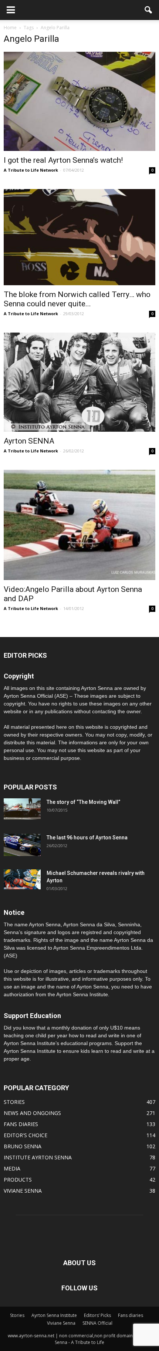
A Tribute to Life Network (31, 170)
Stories (17, 1315)
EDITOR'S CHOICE (25, 1135)
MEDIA (12, 1168)
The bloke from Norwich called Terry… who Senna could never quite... (77, 299)
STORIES (14, 1101)
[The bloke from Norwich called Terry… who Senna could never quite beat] (79, 237)
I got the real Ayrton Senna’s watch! (63, 160)
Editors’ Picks (97, 1315)
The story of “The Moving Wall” (83, 802)
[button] (148, 10)
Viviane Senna (61, 1323)
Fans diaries (130, 1315)
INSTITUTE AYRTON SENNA (38, 1157)
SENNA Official (97, 1323)
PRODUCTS (18, 1179)
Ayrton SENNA (29, 441)
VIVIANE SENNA (23, 1190)
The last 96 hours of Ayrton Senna (87, 837)
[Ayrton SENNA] (79, 382)
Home (10, 27)
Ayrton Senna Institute (54, 1315)
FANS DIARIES (21, 1124)
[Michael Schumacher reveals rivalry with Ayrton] (22, 879)
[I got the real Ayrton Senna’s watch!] (79, 101)
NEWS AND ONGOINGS (32, 1112)
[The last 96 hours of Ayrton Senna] (22, 845)
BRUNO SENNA (22, 1146)
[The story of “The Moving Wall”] (22, 808)
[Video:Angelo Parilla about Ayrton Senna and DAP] (79, 525)
